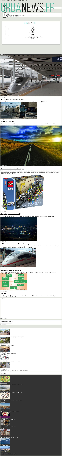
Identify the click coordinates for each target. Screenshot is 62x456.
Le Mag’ (4, 6)
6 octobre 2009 (4, 291)
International (7, 8)
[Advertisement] (31, 49)
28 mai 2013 (3, 166)
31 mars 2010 (3, 267)
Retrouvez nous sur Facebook (6, 321)
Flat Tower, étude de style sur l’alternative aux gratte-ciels (17, 244)
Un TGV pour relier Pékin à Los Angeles (11, 99)
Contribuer (7, 14)
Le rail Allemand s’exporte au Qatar (10, 270)
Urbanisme (32, 30)
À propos (4, 12)
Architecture (5, 9)
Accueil (4, 5)
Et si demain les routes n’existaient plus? (12, 169)
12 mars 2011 (3, 241)
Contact (4, 17)
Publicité (6, 13)
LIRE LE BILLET (44, 101)
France (6, 7)
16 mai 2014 (3, 97)
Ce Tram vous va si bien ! (7, 121)
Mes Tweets (3, 373)
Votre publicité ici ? (3, 318)
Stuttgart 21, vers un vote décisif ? (10, 214)
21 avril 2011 (3, 211)
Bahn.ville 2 (3, 293)
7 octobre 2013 (3, 119)
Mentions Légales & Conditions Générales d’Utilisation (14, 15)
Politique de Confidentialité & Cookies (12, 16)
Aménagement (5, 10)
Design (4, 11)
